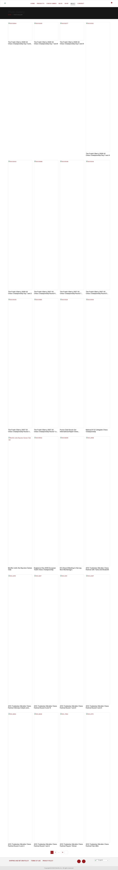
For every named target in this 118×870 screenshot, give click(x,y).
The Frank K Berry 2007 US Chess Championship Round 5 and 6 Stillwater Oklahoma (96, 293)
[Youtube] (79, 861)
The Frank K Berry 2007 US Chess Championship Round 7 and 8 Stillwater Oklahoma (70, 293)
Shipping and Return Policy (19, 861)
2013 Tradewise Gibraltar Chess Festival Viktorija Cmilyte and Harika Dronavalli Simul (19, 707)
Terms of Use (36, 861)
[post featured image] (20, 31)
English (100, 860)
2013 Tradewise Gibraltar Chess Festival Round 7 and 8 (71, 707)
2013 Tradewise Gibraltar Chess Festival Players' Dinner (71, 845)
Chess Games (51, 3)
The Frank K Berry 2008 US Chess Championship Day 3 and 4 (98, 154)
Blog (60, 3)
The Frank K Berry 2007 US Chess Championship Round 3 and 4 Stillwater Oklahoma (18, 431)
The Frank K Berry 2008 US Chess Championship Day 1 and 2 (20, 292)
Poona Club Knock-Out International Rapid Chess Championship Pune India (69, 431)
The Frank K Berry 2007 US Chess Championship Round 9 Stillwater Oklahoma (44, 293)
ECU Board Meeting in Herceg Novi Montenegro (70, 569)
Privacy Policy (48, 861)
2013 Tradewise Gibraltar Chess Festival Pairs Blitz (97, 845)
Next (66, 852)
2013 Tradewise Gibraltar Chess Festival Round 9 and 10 (45, 707)
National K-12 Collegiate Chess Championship (97, 430)
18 (62, 852)
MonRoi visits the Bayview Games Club (20, 569)
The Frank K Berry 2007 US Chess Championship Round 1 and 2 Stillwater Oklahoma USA (46, 431)
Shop (66, 3)
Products (40, 3)
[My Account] (107, 3)
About (73, 3)
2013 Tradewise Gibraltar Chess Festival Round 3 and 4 (19, 845)
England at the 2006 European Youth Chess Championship (45, 569)
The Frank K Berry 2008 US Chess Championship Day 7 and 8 (46, 43)
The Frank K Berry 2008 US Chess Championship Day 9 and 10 (19, 43)
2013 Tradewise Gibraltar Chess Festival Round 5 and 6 (97, 707)
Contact (80, 3)
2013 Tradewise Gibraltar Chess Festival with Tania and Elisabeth (97, 569)
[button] (104, 3)
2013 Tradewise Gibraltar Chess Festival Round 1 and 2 (45, 845)
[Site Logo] (8, 3)
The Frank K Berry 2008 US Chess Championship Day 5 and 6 (72, 43)
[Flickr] (84, 861)
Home (33, 3)
